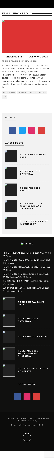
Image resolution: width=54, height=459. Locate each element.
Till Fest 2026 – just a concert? (34, 222)
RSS (31, 244)
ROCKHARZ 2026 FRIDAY (14, 267)
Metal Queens (9, 92)
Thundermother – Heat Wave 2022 (25, 57)
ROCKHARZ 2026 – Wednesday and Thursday (31, 206)
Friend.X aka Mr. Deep (13, 61)
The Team (43, 418)
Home (11, 418)
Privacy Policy (28, 421)
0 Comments (40, 92)
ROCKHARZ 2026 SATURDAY (30, 172)
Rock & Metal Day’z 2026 (14, 253)
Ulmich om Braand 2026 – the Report (19, 288)
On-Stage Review (25, 92)
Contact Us (26, 418)
